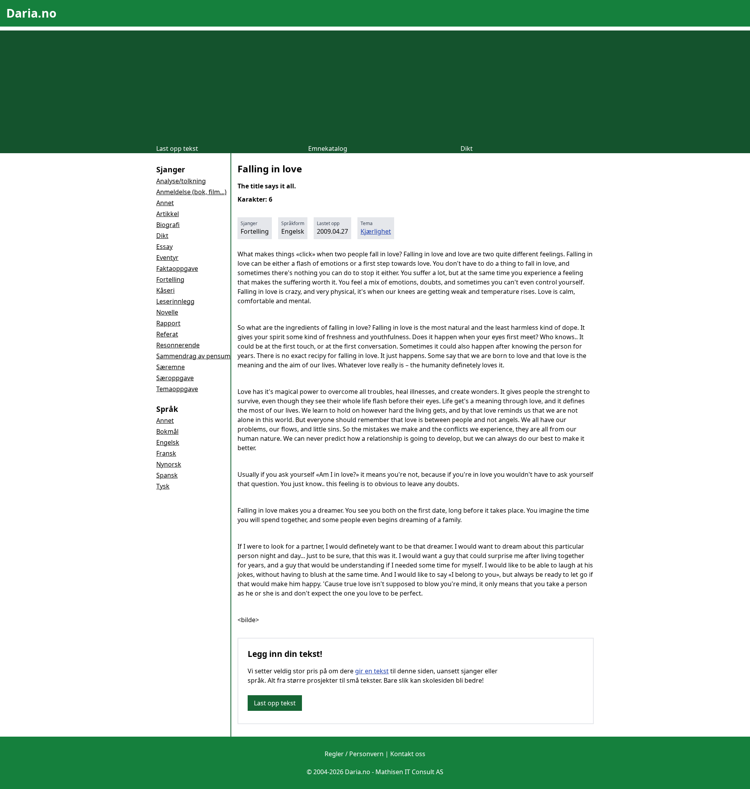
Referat (167, 334)
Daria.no (31, 13)
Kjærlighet (376, 231)
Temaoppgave (177, 389)
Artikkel (167, 213)
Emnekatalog (327, 148)
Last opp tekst (177, 148)
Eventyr (167, 257)
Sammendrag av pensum (193, 356)
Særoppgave (175, 378)
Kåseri (165, 290)
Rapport (168, 323)
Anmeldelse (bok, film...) (191, 192)
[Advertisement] (375, 85)
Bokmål (167, 431)
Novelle (167, 312)
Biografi (168, 224)
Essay (164, 246)
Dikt (467, 148)
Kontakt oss (407, 754)
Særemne (170, 367)
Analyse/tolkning (181, 181)
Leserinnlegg (175, 301)
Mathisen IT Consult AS (409, 772)
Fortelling (170, 279)
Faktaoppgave (177, 268)
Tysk (163, 486)
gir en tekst (372, 671)
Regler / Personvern (354, 754)
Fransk (166, 453)
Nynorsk (168, 464)
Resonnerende (178, 345)
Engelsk (167, 442)
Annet (165, 203)
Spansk (167, 475)
